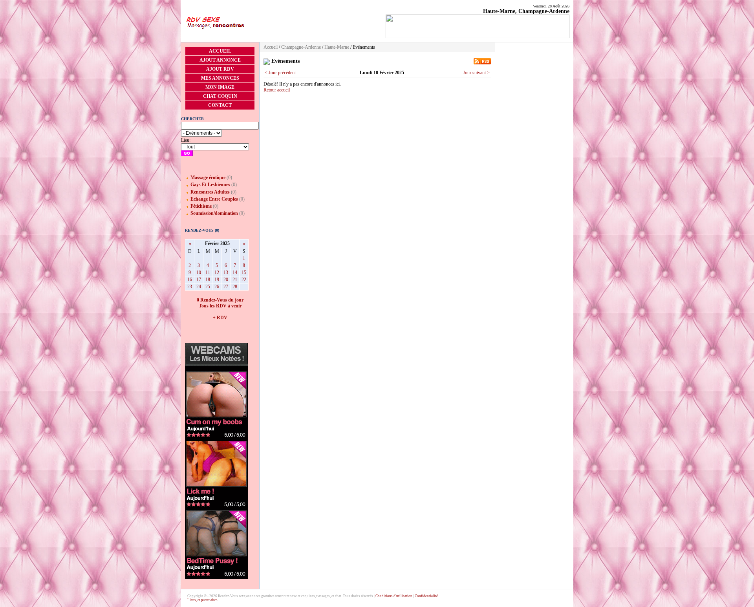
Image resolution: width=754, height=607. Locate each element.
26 (216, 286)
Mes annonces (220, 78)
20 (225, 279)
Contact (220, 105)
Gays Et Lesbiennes (210, 184)
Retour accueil (277, 90)
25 (207, 286)
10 (198, 272)
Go (187, 153)
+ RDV (220, 317)
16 (189, 279)
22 (244, 279)
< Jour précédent (280, 72)
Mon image (219, 87)
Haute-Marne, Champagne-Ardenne (526, 11)
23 (189, 286)
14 (234, 272)
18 (207, 279)
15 (244, 272)
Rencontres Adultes (210, 192)
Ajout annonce (220, 60)
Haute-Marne (336, 47)
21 (234, 279)
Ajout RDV (220, 69)
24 (198, 286)
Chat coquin (220, 96)
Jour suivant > (476, 72)
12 (216, 272)
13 (225, 272)
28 (234, 286)
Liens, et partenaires (202, 600)
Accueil (220, 51)
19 (216, 279)
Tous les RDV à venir (220, 306)
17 (198, 279)
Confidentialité (426, 596)
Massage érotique (207, 177)
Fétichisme (201, 206)
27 (225, 286)
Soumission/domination (214, 213)
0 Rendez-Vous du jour (220, 300)
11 (207, 272)
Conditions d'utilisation (393, 596)
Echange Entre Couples (214, 199)
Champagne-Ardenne (301, 47)
